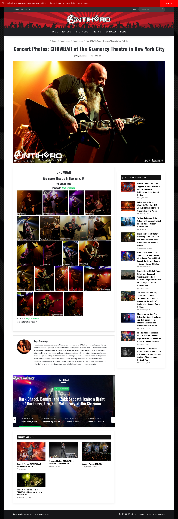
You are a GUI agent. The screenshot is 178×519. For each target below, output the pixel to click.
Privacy (148, 514)
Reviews (66, 32)
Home (55, 32)
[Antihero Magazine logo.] (89, 20)
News (123, 32)
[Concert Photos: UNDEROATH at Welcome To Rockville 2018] (63, 450)
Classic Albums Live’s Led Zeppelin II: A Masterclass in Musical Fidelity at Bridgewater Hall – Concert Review (148, 189)
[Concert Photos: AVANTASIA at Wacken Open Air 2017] (31, 451)
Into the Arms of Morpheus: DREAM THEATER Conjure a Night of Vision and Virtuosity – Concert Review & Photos (149, 337)
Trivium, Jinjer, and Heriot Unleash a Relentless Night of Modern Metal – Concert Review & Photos (149, 222)
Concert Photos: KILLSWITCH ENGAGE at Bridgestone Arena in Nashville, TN (29, 492)
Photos (96, 32)
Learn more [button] (82, 3)
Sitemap (161, 514)
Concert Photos (70, 41)
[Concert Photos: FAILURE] (96, 451)
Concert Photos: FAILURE (92, 463)
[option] (64, 401)
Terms (154, 514)
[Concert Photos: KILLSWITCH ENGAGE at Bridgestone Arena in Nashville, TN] (31, 480)
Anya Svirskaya (81, 56)
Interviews (81, 32)
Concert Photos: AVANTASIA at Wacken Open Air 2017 (29, 465)
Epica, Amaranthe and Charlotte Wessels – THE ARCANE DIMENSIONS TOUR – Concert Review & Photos (148, 206)
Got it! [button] (169, 3)
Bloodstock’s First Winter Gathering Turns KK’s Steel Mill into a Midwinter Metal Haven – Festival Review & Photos (148, 239)
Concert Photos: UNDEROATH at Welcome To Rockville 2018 (61, 462)
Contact (142, 514)
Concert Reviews (63, 389)
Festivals (111, 32)
